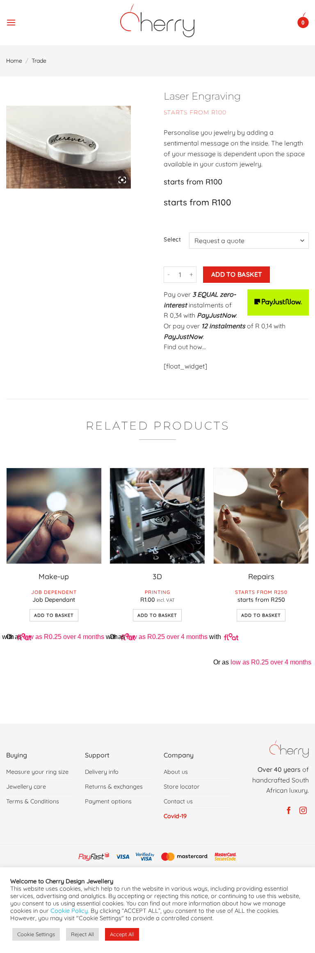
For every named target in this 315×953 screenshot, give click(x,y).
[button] (11, 20)
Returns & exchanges (114, 786)
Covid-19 (175, 816)
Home (14, 60)
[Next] (308, 588)
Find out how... (185, 347)
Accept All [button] (122, 934)
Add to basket (236, 274)
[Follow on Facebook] (287, 810)
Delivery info (102, 772)
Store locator (182, 786)
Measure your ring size (37, 772)
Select (172, 240)
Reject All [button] (82, 934)
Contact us (178, 801)
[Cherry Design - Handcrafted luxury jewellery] (158, 20)
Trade (39, 60)
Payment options (108, 801)
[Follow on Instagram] (302, 810)
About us (176, 772)
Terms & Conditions (32, 801)
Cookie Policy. (69, 910)
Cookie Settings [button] (36, 934)
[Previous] (6, 588)
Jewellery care (26, 786)
